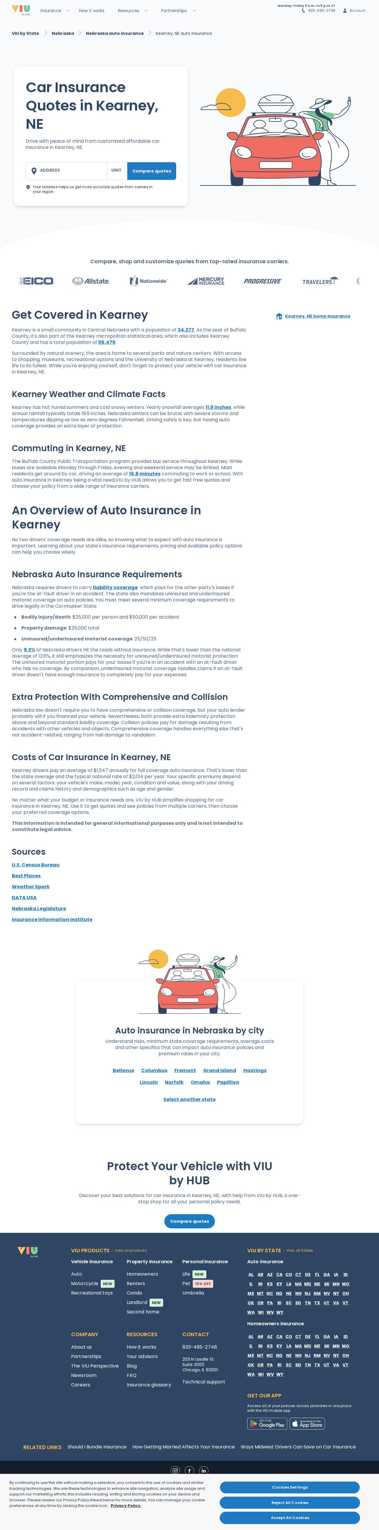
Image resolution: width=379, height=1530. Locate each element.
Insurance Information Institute (52, 919)
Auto (76, 1274)
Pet (196, 1283)
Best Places (26, 875)
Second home (143, 1311)
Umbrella (193, 1293)
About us (81, 1347)
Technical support (204, 1381)
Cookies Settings (290, 1487)
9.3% (29, 649)
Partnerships (86, 1356)
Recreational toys (92, 1293)
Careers (80, 1384)
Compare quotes (151, 171)
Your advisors (142, 1356)
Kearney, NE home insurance (318, 316)
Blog (132, 1365)
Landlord (144, 1302)
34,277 (186, 329)
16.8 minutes (144, 473)
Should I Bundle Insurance (97, 1446)
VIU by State (26, 33)
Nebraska (63, 33)
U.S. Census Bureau (36, 864)
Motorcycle (91, 1283)
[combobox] (66, 171)
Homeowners (142, 1274)
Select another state (189, 1099)
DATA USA (24, 897)
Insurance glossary (149, 1384)
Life (193, 1274)
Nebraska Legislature (39, 908)
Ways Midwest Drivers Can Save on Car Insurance (298, 1446)
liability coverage (115, 587)
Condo (134, 1293)
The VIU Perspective (95, 1365)
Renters (136, 1283)
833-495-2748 (321, 10)
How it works (141, 1347)
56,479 (106, 342)
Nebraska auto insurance (115, 33)
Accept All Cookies (290, 1518)
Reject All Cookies (290, 1502)
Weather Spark (31, 886)
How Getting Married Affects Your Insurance (183, 1446)
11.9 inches (218, 407)
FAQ (131, 1375)
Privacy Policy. (126, 1505)
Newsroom (84, 1375)
